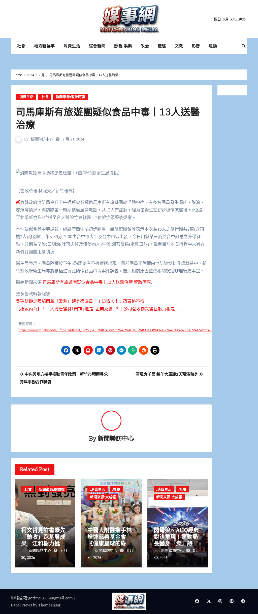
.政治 (144, 46)
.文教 (178, 46)
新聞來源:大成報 (103, 496)
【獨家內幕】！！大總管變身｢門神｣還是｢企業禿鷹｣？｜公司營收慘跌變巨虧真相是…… (99, 309)
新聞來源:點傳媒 (52, 489)
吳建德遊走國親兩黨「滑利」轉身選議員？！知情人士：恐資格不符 (80, 301)
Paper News (21, 605)
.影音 (195, 46)
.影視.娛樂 (122, 46)
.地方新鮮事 (44, 46)
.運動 (212, 46)
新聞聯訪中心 (41, 138)
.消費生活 (71, 46)
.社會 (20, 46)
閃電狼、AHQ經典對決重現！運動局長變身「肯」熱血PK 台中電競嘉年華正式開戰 (177, 543)
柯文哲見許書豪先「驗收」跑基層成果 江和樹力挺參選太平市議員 (43, 539)
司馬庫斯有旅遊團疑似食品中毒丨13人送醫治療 (88, 282)
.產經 (161, 46)
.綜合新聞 (97, 46)
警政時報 (142, 282)
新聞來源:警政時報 (70, 96)
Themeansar (49, 605)
